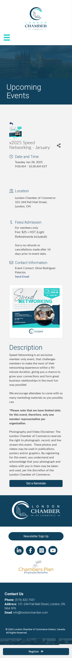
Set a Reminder (36, 483)
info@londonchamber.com (30, 612)
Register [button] (34, 651)
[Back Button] (11, 124)
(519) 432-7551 (25, 600)
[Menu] (7, 37)
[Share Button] (59, 145)
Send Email (22, 276)
